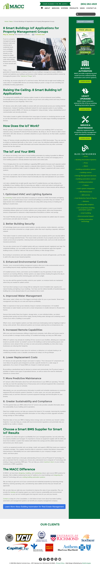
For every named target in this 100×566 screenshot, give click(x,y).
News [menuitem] (82, 8)
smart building (86, 213)
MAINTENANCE (85, 128)
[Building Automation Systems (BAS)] (85, 66)
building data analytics (86, 204)
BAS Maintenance (86, 192)
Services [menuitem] (55, 8)
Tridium (86, 185)
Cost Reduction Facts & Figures (86, 198)
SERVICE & (85, 125)
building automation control (86, 179)
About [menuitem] (47, 8)
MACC (86, 166)
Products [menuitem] (74, 8)
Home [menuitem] (42, 8)
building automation (86, 182)
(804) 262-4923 (89, 4)
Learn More (85, 81)
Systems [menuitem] (64, 8)
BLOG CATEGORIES (85, 154)
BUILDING (85, 68)
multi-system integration (86, 188)
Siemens (86, 201)
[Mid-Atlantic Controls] (14, 8)
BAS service (86, 195)
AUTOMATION (85, 71)
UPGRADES (85, 99)
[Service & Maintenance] (85, 122)
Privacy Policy (60, 563)
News (10, 21)
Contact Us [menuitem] (91, 8)
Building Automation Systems (86, 160)
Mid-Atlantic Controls (22, 34)
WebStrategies (86, 563)
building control (85, 172)
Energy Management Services (85, 176)
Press (86, 163)
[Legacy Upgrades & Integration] (85, 93)
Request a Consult (85, 21)
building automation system (86, 169)
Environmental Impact (86, 216)
